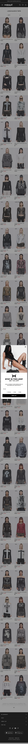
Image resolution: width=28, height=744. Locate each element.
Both (20, 392)
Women (9, 392)
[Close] (25, 347)
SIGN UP (14, 395)
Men (15, 392)
